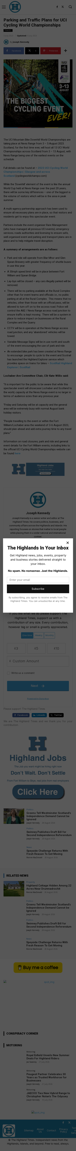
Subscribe (38, 589)
